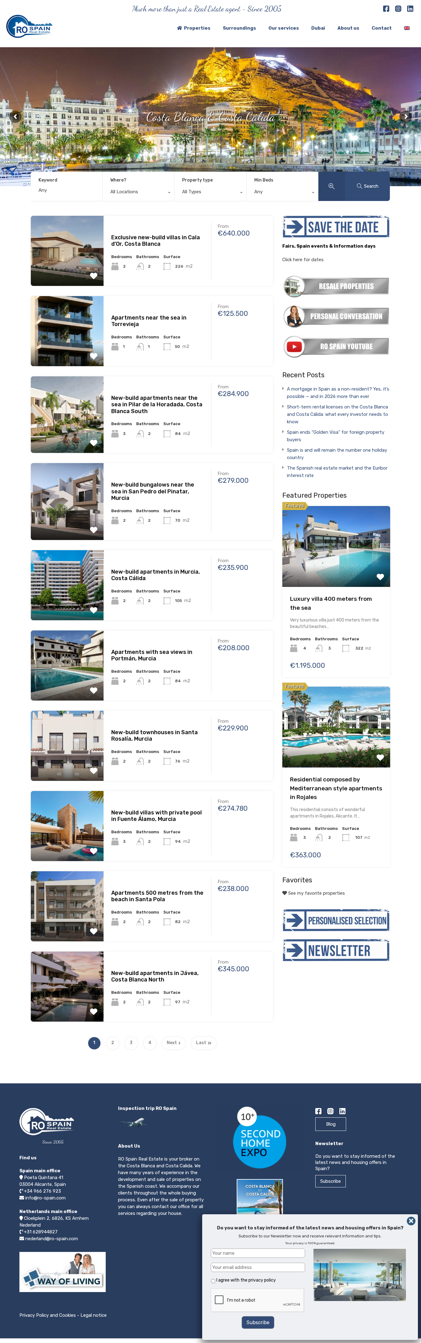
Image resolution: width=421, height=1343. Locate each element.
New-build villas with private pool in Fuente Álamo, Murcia (156, 816)
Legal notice (93, 1315)
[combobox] (138, 193)
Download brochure (261, 1233)
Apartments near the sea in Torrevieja (148, 321)
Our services (283, 28)
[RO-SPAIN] (29, 35)
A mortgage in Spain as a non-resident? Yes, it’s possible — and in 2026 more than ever (338, 392)
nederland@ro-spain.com (51, 1238)
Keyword (48, 180)
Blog (331, 1124)
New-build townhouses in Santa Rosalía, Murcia (154, 736)
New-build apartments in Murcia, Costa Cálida (155, 575)
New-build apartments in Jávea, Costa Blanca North (155, 976)
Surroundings (239, 28)
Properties (197, 28)
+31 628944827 (41, 1232)
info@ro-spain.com (45, 1198)
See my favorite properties (316, 893)
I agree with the (246, 1280)
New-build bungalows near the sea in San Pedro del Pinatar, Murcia (152, 491)
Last (201, 1042)
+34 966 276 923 (42, 1191)
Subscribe (330, 1181)
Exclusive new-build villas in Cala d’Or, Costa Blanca (155, 241)
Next (172, 1042)
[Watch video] (62, 1292)
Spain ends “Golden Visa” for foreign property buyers (335, 435)
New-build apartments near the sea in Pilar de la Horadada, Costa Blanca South (156, 405)
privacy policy (262, 1280)
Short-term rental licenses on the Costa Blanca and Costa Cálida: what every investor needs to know (337, 414)
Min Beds (263, 180)
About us (348, 28)
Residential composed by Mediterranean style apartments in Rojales (336, 788)
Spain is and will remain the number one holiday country (337, 453)
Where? (118, 180)
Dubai (318, 28)
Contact (382, 28)
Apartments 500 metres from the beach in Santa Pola (157, 896)
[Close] (411, 1221)
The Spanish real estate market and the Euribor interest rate (337, 471)
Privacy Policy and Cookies (47, 1315)
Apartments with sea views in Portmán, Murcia (151, 655)
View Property (67, 247)
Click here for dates (303, 259)
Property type (197, 180)
